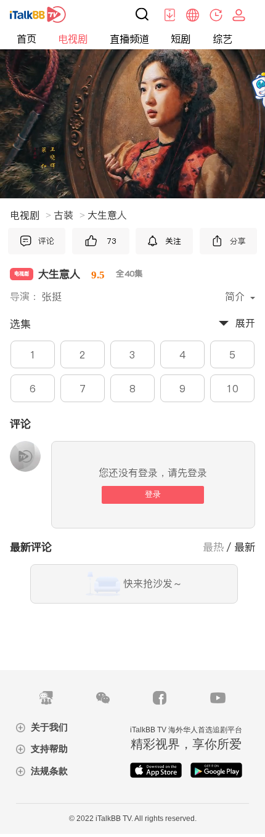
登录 (153, 494)
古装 (69, 215)
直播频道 (129, 39)
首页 (26, 39)
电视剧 (73, 39)
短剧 (180, 39)
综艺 (222, 39)
